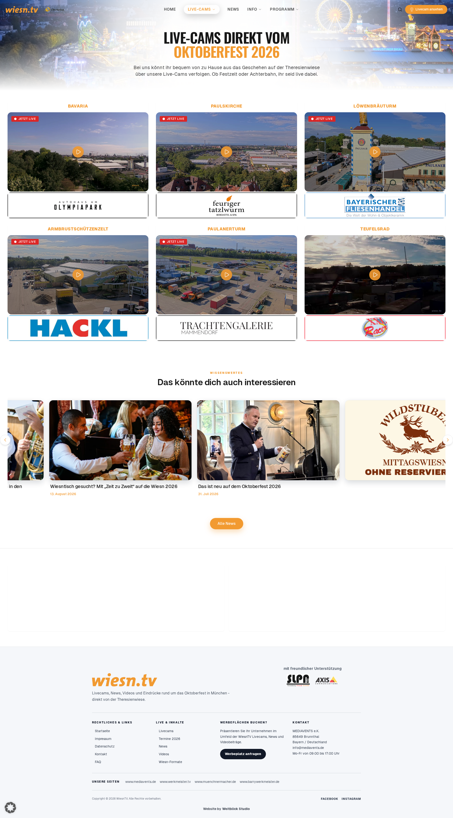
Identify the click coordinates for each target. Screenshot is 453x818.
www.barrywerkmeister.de (259, 782)
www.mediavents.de (140, 782)
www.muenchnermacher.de (215, 782)
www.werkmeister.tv (175, 782)
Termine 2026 (169, 739)
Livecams (166, 731)
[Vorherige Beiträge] (5, 440)
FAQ (98, 762)
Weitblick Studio (236, 809)
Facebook (330, 799)
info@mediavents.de (308, 748)
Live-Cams (199, 9)
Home (170, 9)
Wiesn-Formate (170, 762)
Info (252, 9)
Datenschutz (105, 746)
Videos (164, 754)
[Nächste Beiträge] (448, 440)
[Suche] (400, 9)
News (233, 9)
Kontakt (101, 754)
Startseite (102, 731)
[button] (10, 807)
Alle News (227, 523)
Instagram (351, 799)
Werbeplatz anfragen (243, 754)
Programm (282, 9)
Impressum (103, 739)
